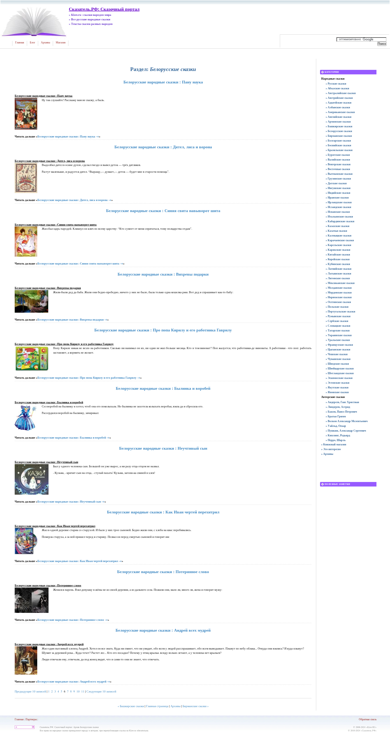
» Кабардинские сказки (340, 221)
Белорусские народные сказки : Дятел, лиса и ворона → (74, 200)
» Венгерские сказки (338, 164)
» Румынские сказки (338, 316)
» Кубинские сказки (338, 264)
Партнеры (31, 719)
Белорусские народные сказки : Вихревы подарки (163, 274)
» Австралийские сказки (341, 93)
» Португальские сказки (340, 311)
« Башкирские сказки (131, 706)
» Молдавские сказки (339, 288)
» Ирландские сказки (339, 202)
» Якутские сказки (337, 387)
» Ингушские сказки (338, 188)
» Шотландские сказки (340, 373)
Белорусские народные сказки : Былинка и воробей (163, 388)
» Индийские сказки (338, 193)
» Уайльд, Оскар (336, 426)
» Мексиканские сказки (340, 283)
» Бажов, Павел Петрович (341, 411)
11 (82, 691)
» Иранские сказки (337, 197)
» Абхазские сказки (337, 88)
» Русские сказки (336, 83)
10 (78, 691)
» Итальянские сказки (339, 216)
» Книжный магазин (333, 444)
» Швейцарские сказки (340, 368)
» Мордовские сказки (339, 292)
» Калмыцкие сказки (338, 235)
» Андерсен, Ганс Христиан (342, 402)
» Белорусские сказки (339, 131)
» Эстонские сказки (337, 383)
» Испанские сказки (338, 212)
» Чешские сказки (337, 354)
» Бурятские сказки (338, 155)
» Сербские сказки (337, 321)
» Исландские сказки (338, 207)
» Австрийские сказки (339, 98)
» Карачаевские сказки (340, 240)
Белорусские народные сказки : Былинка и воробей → (73, 437)
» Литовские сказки (338, 278)
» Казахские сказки (337, 226)
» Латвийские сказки (338, 269)
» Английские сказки (338, 117)
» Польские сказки (337, 307)
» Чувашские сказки (338, 359)
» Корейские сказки (338, 259)
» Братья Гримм (336, 416)
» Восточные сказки (338, 169)
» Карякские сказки (338, 250)
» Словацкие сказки (338, 326)
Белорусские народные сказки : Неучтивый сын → (70, 501)
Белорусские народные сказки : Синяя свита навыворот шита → (80, 263)
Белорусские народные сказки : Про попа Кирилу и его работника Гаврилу (163, 330)
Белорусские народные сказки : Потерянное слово (163, 571)
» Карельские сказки (338, 245)
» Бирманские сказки (339, 136)
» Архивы (327, 454)
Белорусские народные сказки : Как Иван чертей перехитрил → (79, 561)
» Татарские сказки (338, 330)
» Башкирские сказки (339, 126)
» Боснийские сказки (338, 145)
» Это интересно (331, 449)
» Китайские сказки (338, 254)
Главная (19, 42)
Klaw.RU (371, 727)
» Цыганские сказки (338, 349)
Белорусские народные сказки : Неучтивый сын (163, 448)
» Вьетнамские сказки (339, 174)
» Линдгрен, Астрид (338, 407)
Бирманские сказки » (196, 706)
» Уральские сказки (338, 340)
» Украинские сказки (339, 335)
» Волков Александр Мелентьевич (347, 421)
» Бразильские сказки (339, 150)
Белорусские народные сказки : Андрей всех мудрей (163, 630)
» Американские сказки (340, 112)
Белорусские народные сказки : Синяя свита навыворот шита (163, 210)
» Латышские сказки (338, 273)
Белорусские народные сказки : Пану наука (163, 82)
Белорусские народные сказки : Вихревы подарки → (72, 319)
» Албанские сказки (338, 107)
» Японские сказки (337, 392)
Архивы (45, 42)
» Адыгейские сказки (338, 102)
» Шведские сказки (337, 364)
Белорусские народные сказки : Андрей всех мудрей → (73, 681)
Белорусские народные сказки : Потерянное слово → (72, 619)
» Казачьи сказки (336, 231)
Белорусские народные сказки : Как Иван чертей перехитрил (163, 512)
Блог (32, 42)
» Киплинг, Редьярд (338, 435)
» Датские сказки (336, 183)
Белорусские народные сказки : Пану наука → (68, 136)
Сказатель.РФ (368, 730)
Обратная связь (367, 719)
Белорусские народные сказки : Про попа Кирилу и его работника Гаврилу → (88, 377)
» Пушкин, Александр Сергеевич (346, 430)
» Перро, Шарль (336, 440)
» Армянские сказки (338, 121)
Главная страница (157, 706)
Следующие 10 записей (101, 691)
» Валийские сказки (338, 159)
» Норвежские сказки (339, 297)
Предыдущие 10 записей (30, 691)
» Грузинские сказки (338, 178)
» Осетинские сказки (338, 302)
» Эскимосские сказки (339, 378)
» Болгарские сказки (338, 140)
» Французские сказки (339, 345)
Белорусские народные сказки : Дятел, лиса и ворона (163, 147)
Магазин (60, 42)
